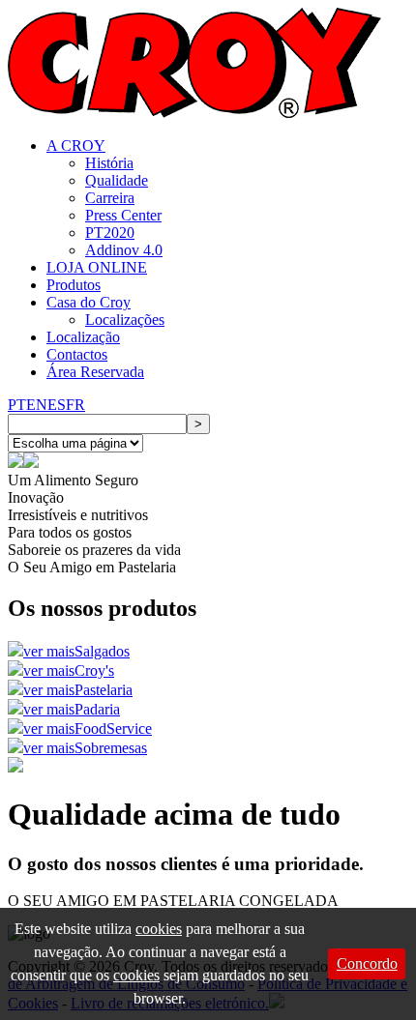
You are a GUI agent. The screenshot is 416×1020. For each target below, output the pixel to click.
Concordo (367, 963)
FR (75, 404)
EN (36, 404)
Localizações (124, 319)
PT (17, 404)
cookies (158, 928)
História (109, 163)
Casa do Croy (88, 302)
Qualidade (116, 180)
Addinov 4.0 (124, 250)
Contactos (76, 354)
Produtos (73, 285)
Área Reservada (95, 372)
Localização (83, 337)
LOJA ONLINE (96, 267)
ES (56, 404)
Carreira (109, 197)
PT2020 (109, 232)
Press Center (123, 215)
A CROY (75, 145)
